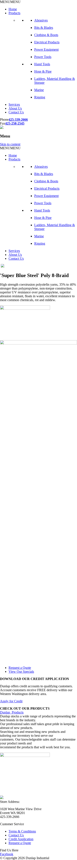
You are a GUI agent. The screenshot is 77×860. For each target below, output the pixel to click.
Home (13, 9)
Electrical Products (46, 42)
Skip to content (10, 144)
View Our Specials (21, 671)
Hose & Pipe (43, 71)
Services (14, 104)
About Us (15, 108)
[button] (10, 2)
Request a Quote (20, 667)
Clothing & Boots (46, 35)
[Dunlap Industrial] (1, 128)
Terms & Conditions (22, 831)
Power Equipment (46, 49)
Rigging (39, 97)
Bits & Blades (43, 27)
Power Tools (42, 57)
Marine (39, 90)
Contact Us (16, 112)
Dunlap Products (12, 712)
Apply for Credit (11, 701)
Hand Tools (42, 64)
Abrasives (41, 20)
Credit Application (21, 839)
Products (14, 13)
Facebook (6, 854)
